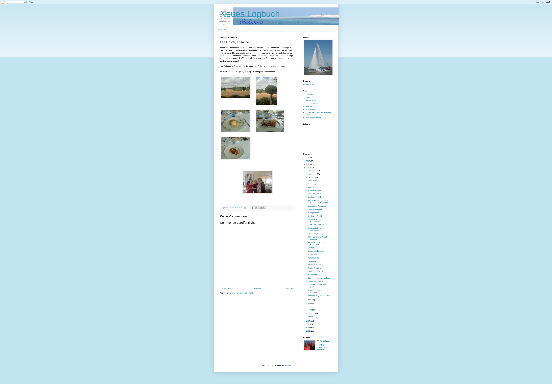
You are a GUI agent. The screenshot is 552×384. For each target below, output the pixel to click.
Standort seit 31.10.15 (314, 104)
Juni (310, 300)
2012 (308, 328)
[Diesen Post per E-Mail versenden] (253, 208)
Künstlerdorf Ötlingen (316, 271)
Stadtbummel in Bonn (316, 197)
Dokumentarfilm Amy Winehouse (316, 229)
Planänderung (313, 258)
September (312, 181)
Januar (311, 317)
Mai (309, 303)
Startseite (258, 289)
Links (307, 98)
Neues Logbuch (250, 14)
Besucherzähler (309, 85)
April (310, 307)
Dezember (312, 171)
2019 (308, 158)
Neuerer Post (226, 289)
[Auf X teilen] (258, 208)
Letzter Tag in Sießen (316, 281)
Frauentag (312, 261)
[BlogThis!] (256, 208)
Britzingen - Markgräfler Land (319, 278)
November (312, 174)
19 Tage (311, 248)
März (310, 310)
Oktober (311, 177)
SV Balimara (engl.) (313, 117)
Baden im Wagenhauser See (319, 296)
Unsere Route (310, 101)
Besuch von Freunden (316, 251)
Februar (311, 313)
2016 (308, 164)
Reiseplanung (313, 213)
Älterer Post (289, 289)
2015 (308, 168)
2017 (308, 161)
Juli (309, 188)
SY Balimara (310, 109)
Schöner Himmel (314, 191)
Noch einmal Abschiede (317, 206)
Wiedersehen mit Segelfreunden (314, 220)
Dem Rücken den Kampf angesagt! (317, 238)
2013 (308, 324)
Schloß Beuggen (314, 268)
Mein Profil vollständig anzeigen (321, 347)
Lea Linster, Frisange (316, 234)
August (311, 184)
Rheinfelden (312, 275)
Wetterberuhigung (315, 209)
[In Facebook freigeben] (261, 208)
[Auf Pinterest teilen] (264, 208)
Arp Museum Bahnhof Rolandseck (316, 243)
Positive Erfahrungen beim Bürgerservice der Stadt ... (319, 202)
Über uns (309, 107)
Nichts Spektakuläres (316, 225)
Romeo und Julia (314, 255)
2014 (308, 321)
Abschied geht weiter (316, 194)
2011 (308, 331)
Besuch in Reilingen (315, 265)
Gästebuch (223, 29)
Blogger (288, 365)
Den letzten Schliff (315, 216)
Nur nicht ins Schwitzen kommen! (317, 286)
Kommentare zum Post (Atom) (241, 293)
